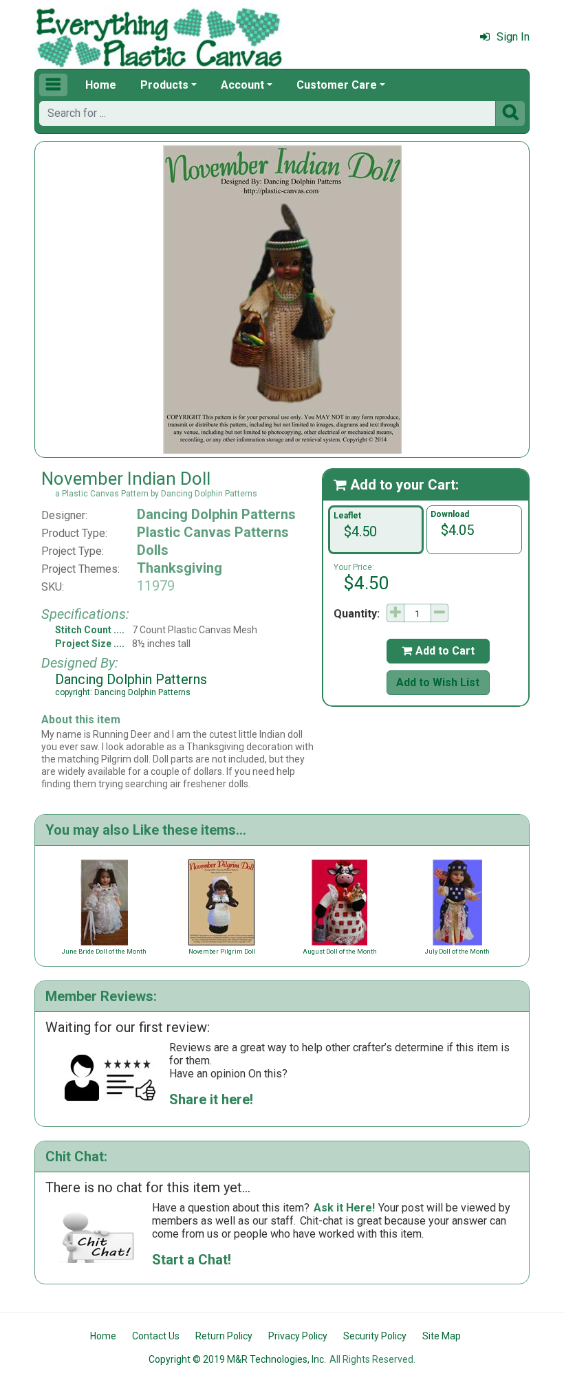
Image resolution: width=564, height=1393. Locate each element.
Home (100, 84)
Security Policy (374, 1335)
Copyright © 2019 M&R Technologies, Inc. (237, 1359)
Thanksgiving (179, 568)
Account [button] (242, 84)
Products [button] (164, 84)
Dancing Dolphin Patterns (216, 514)
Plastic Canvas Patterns (213, 532)
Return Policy (223, 1335)
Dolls (153, 550)
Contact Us (156, 1335)
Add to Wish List (437, 682)
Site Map (441, 1335)
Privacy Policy (297, 1335)
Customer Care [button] (336, 84)
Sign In (513, 36)
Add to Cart (438, 650)
